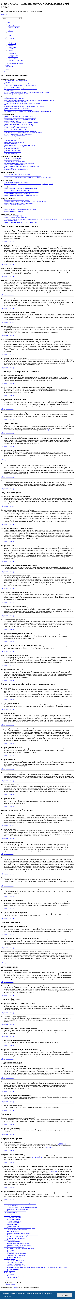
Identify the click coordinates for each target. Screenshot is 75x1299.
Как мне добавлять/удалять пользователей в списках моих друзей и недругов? (28, 184)
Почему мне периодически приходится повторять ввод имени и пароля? (27, 92)
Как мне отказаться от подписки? (14, 204)
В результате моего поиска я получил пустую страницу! (21, 192)
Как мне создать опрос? (11, 121)
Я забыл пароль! (9, 90)
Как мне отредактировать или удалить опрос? (18, 124)
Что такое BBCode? (10, 140)
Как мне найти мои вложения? (14, 211)
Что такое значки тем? (11, 153)
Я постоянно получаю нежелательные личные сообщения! (22, 176)
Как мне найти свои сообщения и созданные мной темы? (22, 195)
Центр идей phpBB (38, 1157)
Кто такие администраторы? (13, 158)
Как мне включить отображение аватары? (17, 108)
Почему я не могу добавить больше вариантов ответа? (21, 122)
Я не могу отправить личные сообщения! (17, 174)
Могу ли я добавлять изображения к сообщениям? (20, 145)
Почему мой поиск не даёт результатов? (16, 190)
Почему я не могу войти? (12, 87)
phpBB (49, 429)
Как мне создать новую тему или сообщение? (18, 116)
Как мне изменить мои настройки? (15, 98)
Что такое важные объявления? (14, 147)
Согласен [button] (65, 1295)
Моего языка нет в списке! (12, 105)
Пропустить (4, 14)
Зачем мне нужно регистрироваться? (15, 80)
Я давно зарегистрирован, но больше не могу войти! (20, 89)
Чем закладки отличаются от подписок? (16, 200)
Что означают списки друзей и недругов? (17, 182)
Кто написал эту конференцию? (14, 216)
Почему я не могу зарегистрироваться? (16, 84)
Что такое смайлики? (10, 143)
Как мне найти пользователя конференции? (18, 193)
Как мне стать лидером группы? (14, 164)
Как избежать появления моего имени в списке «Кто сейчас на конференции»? (29, 100)
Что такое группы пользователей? (15, 161)
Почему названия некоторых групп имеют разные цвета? (22, 166)
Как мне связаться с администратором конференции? (21, 222)
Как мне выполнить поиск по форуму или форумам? (20, 188)
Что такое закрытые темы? (12, 152)
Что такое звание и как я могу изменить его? (18, 110)
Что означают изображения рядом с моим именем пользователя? (24, 106)
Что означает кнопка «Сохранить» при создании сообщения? (23, 132)
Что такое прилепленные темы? (14, 150)
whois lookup (53, 1171)
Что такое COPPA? (10, 82)
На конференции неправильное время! (16, 101)
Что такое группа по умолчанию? (14, 168)
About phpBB (49, 1147)
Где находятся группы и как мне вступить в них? (19, 163)
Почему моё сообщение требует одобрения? (18, 134)
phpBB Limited (61, 1144)
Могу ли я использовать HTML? (14, 142)
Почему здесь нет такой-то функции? (16, 217)
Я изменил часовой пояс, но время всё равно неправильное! (23, 103)
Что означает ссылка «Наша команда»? (16, 169)
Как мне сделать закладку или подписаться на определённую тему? (25, 201)
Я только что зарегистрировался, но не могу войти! (20, 85)
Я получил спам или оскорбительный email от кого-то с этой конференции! (27, 177)
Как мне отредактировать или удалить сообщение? (20, 118)
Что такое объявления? (11, 148)
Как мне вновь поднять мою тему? (15, 135)
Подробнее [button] (7, 1296)
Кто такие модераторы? (11, 160)
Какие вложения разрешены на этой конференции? (20, 209)
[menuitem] (14, 26)
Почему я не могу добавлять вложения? (16, 127)
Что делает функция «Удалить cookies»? (16, 93)
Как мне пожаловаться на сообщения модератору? (20, 131)
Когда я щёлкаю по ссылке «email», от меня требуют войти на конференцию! (28, 111)
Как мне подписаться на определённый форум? (19, 203)
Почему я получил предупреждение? (15, 129)
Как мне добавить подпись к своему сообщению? (19, 119)
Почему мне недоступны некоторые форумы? (18, 126)
